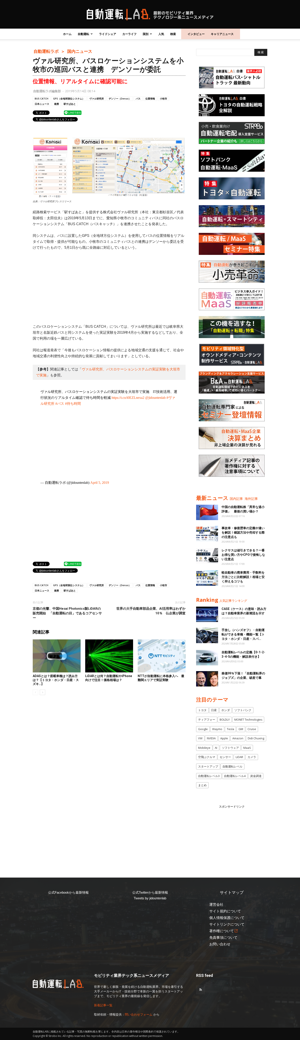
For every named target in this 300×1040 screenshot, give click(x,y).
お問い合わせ (219, 944)
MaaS (247, 748)
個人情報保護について (226, 918)
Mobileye (204, 748)
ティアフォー (206, 720)
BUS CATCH (41, 98)
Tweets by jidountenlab (150, 898)
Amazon (237, 738)
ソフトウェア (230, 748)
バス (138, 98)
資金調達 (256, 776)
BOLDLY (225, 720)
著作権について (221, 931)
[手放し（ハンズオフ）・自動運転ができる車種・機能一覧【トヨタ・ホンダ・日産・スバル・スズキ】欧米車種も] (207, 635)
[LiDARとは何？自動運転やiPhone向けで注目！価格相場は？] (109, 655)
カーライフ (129, 34)
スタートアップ (208, 766)
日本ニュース (42, 103)
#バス (59, 403)
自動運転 (83, 34)
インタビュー (196, 34)
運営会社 (216, 904)
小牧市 (163, 98)
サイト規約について (225, 911)
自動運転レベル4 (235, 776)
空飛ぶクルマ (206, 757)
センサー (225, 757)
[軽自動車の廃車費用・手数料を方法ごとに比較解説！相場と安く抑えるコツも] (207, 578)
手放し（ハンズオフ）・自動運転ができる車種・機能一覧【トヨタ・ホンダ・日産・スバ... (243, 634)
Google (203, 729)
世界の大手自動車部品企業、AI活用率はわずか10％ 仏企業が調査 (151, 611)
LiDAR (239, 757)
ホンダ (225, 710)
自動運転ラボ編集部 (47, 91)
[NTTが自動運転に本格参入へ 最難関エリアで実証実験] (162, 655)
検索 (173, 34)
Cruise (252, 729)
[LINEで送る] (72, 112)
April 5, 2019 (99, 482)
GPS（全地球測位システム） (69, 98)
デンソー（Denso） (120, 98)
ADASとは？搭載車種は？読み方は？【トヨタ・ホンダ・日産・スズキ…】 (56, 680)
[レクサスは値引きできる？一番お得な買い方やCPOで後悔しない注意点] (207, 555)
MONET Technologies (248, 720)
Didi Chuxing (256, 738)
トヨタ (202, 710)
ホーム (67, 34)
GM (241, 729)
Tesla (230, 729)
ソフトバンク (242, 710)
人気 (161, 34)
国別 (145, 34)
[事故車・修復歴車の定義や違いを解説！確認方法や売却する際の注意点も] (207, 533)
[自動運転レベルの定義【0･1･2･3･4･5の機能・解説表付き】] (207, 657)
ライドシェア (107, 34)
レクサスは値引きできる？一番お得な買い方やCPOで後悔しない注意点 (243, 555)
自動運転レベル (232, 766)
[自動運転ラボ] (150, 14)
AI (216, 748)
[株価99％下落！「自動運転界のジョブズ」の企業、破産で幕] (207, 679)
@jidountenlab (155, 397)
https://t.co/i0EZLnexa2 (128, 397)
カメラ (252, 757)
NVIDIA (211, 738)
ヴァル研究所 (96, 98)
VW (200, 738)
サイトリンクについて (226, 924)
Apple (224, 738)
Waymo (217, 729)
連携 (56, 103)
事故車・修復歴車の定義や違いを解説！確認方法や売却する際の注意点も (243, 532)
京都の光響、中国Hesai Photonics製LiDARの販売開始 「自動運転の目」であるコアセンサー (67, 613)
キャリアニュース (222, 34)
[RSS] (200, 989)
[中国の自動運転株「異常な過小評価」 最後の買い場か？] (207, 512)
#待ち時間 (73, 403)
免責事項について (223, 937)
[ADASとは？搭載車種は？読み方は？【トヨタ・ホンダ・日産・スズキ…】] (57, 655)
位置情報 (150, 98)
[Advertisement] (109, 287)
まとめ (202, 785)
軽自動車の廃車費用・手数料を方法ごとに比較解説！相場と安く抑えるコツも (243, 577)
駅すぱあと (70, 103)
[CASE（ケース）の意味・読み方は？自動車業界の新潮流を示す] (207, 614)
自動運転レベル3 (209, 776)
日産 (214, 710)
